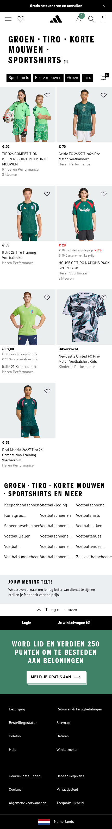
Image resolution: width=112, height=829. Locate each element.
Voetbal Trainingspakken (19, 547)
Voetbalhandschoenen (24, 557)
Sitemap (63, 723)
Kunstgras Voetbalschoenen (19, 516)
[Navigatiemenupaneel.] (8, 19)
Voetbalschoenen (55, 516)
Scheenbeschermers (23, 526)
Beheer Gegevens (70, 776)
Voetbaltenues (89, 536)
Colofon (15, 736)
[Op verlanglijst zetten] (47, 96)
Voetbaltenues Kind (89, 547)
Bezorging (17, 709)
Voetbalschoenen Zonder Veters (91, 505)
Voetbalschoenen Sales (55, 557)
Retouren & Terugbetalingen (79, 709)
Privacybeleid (67, 789)
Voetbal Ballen (17, 536)
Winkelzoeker (67, 750)
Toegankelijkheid (70, 803)
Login (26, 623)
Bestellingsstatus (23, 723)
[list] (47, 78)
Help (12, 750)
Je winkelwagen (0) (74, 623)
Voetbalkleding (53, 505)
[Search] (91, 19)
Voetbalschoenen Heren (55, 537)
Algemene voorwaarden (27, 803)
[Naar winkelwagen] (103, 19)
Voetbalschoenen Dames (55, 526)
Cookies (15, 789)
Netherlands (64, 822)
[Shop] (56, 21)
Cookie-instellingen (25, 776)
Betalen (63, 736)
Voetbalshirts (88, 516)
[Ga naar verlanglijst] (21, 19)
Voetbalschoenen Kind (55, 547)
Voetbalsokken (89, 526)
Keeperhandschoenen (24, 505)
